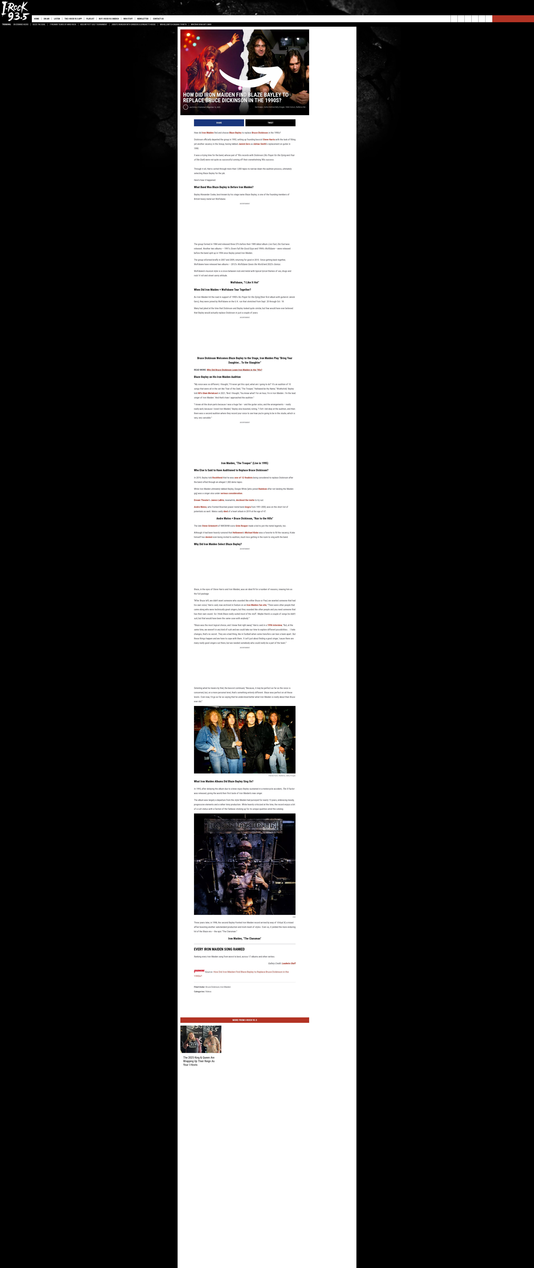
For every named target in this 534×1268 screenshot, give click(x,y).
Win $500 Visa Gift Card (201, 24)
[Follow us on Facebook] (468, 18)
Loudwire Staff (289, 963)
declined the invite (245, 500)
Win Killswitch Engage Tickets (173, 24)
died (225, 511)
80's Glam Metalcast (208, 393)
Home (36, 19)
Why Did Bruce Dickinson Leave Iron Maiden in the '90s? (234, 369)
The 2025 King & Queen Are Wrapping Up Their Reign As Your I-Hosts (199, 1061)
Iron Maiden (208, 132)
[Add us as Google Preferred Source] (461, 18)
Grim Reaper (242, 525)
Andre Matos (200, 507)
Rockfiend (217, 477)
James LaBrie (217, 500)
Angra (248, 507)
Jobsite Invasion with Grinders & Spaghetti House (134, 24)
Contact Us (158, 19)
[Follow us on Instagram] (475, 18)
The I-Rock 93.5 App (73, 19)
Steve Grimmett (209, 525)
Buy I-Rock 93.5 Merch (109, 19)
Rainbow (263, 488)
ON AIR (46, 19)
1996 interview (274, 625)
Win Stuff (128, 19)
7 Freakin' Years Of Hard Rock (63, 24)
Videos (208, 991)
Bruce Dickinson (260, 132)
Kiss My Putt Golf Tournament (93, 24)
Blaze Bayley (235, 132)
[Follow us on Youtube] (488, 18)
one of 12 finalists (243, 477)
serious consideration (231, 493)
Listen (57, 19)
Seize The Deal (39, 24)
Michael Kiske (252, 532)
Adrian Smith (260, 144)
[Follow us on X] (482, 18)
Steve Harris (269, 139)
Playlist (90, 19)
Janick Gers (244, 144)
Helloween (238, 532)
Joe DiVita (193, 107)
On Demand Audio (20, 24)
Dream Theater (201, 500)
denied (208, 537)
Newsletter (142, 19)
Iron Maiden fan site (257, 605)
